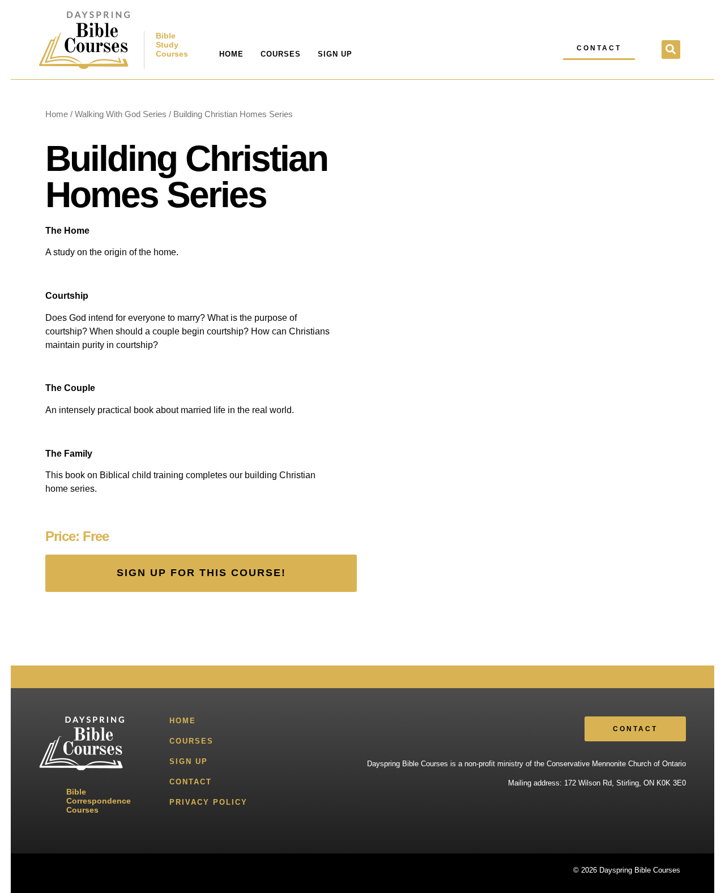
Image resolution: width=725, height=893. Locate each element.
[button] (671, 49)
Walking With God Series (121, 114)
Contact (190, 782)
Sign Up (335, 54)
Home (231, 54)
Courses (281, 54)
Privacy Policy (208, 802)
